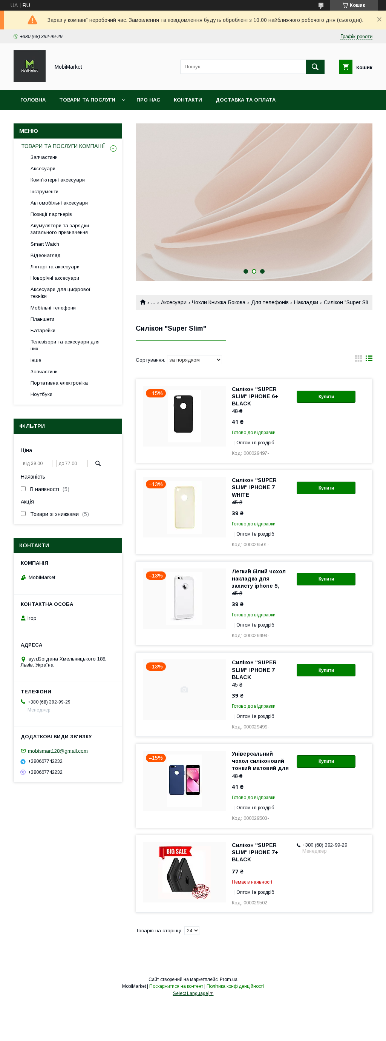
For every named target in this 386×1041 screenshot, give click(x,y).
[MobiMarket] (30, 80)
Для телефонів (270, 302)
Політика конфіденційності (235, 986)
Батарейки (43, 330)
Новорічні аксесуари (55, 278)
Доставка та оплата (246, 100)
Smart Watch (45, 244)
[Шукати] (315, 67)
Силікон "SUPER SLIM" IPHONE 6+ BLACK (255, 396)
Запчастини (44, 157)
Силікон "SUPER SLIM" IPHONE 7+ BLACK (255, 852)
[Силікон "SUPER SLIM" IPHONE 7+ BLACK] (184, 872)
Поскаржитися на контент (176, 986)
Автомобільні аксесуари (59, 203)
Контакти (188, 100)
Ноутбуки (41, 394)
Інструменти (44, 191)
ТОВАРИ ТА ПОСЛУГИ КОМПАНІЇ (63, 146)
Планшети (42, 319)
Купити (326, 396)
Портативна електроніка (59, 383)
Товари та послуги (87, 100)
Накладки (306, 302)
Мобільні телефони (53, 308)
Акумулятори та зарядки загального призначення (60, 229)
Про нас (148, 100)
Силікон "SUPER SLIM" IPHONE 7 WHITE (254, 487)
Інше (36, 360)
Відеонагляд (46, 255)
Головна (33, 100)
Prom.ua (228, 979)
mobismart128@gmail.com (58, 750)
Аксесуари (174, 302)
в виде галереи (358, 360)
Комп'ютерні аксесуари (58, 180)
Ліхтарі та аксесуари (55, 266)
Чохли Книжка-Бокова (218, 302)
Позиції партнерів (51, 214)
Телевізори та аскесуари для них (65, 345)
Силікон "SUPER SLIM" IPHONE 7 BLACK (254, 669)
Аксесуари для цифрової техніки (60, 292)
